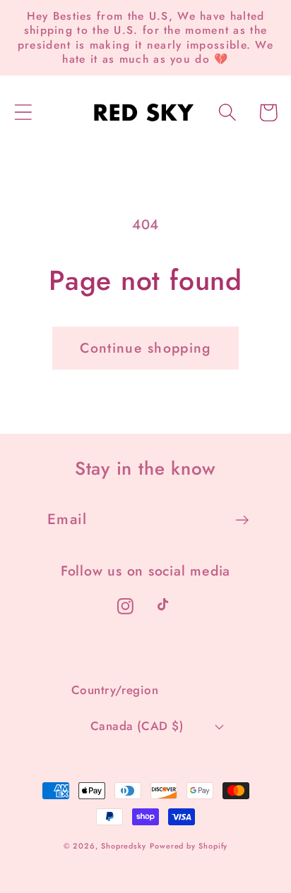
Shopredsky (123, 845)
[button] (23, 112)
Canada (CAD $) (136, 725)
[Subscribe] (242, 520)
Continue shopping (145, 348)
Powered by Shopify (188, 845)
